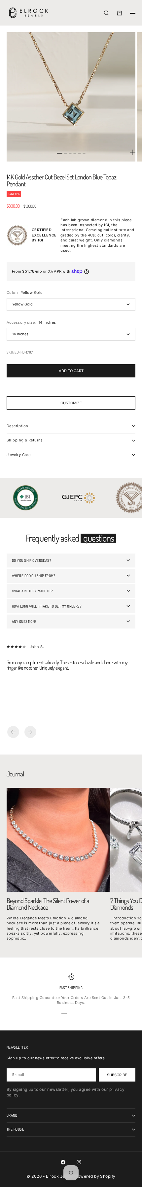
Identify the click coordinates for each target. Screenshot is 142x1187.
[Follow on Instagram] (79, 1162)
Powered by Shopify (95, 1176)
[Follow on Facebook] (63, 1162)
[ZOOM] (132, 152)
